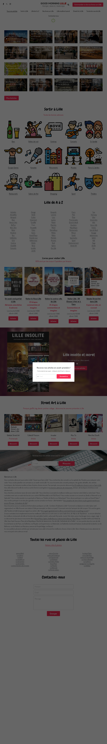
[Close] (77, 363)
